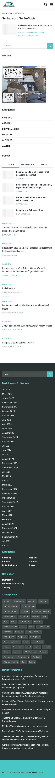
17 (17, 255)
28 (20, 346)
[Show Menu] (51, 4)
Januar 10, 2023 (10, 330)
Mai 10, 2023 (8, 255)
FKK (44, 617)
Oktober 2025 (8, 411)
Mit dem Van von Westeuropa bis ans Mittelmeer (24, 726)
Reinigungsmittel (11, 642)
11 (16, 235)
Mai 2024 (6, 454)
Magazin (7, 134)
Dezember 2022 (9, 489)
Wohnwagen (23, 657)
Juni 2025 (6, 420)
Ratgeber (22, 637)
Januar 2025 (8, 433)
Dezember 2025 (9, 402)
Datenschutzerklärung (13, 583)
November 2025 (9, 407)
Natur (31, 627)
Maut (23, 627)
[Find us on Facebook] (3, 766)
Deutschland (9, 617)
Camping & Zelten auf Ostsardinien (18, 342)
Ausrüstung (19, 601)
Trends (47, 647)
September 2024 (10, 437)
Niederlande (43, 627)
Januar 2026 (8, 398)
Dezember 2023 (9, 463)
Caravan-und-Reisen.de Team (32, 32)
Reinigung (35, 637)
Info (5, 622)
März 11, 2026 (9, 275)
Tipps (37, 647)
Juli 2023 (6, 472)
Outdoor (7, 140)
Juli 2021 (6, 541)
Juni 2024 (6, 450)
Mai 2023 (6, 476)
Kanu (13, 622)
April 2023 (7, 480)
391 (20, 330)
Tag (10, 13)
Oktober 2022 (8, 498)
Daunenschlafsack (40, 611)
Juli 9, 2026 (8, 235)
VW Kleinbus (30, 652)
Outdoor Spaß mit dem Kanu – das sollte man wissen (32, 199)
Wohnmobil (9, 657)
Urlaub (7, 652)
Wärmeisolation (11, 662)
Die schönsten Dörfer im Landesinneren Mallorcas (25, 731)
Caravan (6, 123)
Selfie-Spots (19, 13)
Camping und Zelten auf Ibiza (29, 210)
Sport (28, 647)
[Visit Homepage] (9, 4)
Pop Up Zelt (9, 637)
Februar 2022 (8, 519)
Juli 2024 (6, 446)
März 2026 (7, 394)
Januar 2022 (8, 524)
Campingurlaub (11, 611)
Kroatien (38, 622)
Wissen (43, 652)
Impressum (7, 580)
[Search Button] (45, 4)
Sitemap (6, 587)
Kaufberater (25, 622)
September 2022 (10, 502)
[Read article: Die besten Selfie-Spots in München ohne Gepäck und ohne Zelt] (9, 29)
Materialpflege (10, 627)
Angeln (7, 601)
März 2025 (7, 428)
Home (4, 13)
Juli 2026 (6, 389)
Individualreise (10, 129)
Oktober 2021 (8, 532)
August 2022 (8, 506)
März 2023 (7, 485)
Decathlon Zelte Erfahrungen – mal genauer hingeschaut (32, 173)
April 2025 (7, 424)
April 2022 (7, 511)
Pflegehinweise (33, 632)
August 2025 (8, 415)
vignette (17, 652)
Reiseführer (37, 642)
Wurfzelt (36, 657)
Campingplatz (28, 606)
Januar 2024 (8, 459)
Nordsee (7, 632)
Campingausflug (11, 606)
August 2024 (8, 441)
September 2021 (10, 537)
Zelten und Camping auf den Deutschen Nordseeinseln (27, 325)
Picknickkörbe (8, 288)
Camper (31, 601)
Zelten (6, 146)
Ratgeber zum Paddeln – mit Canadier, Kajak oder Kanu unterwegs (34, 186)
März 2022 (7, 515)
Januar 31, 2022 (10, 292)
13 (38, 36)
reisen (7, 647)
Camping (7, 118)
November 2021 (9, 528)
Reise (25, 642)
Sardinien (17, 647)
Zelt (23, 662)
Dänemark (23, 617)
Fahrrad (35, 617)
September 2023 (10, 467)
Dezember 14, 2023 (27, 36)
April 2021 (7, 545)
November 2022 (9, 493)
